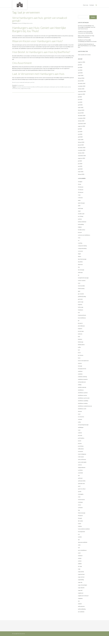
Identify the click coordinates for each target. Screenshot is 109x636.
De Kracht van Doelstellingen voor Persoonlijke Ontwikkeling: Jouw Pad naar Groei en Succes (86, 27)
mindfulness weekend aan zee (85, 406)
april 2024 (80, 136)
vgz (79, 539)
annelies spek (81, 213)
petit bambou (81, 438)
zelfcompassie (81, 606)
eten (79, 283)
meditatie (80, 374)
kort (79, 350)
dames (79, 256)
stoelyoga (80, 502)
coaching (80, 243)
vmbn (79, 545)
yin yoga (80, 566)
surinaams (80, 507)
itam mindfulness (82, 317)
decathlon (80, 261)
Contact (91, 5)
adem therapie (81, 203)
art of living (80, 216)
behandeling (81, 224)
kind (79, 336)
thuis (19, 88)
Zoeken (93, 17)
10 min (79, 184)
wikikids (80, 563)
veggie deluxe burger (26, 88)
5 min (79, 195)
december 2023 (81, 147)
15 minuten (80, 189)
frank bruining (81, 288)
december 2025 (81, 83)
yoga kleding (81, 579)
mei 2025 (80, 102)
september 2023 (82, 155)
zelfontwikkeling (82, 609)
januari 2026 (81, 80)
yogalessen (80, 593)
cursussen (80, 251)
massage (80, 366)
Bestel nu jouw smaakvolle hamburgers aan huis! (23, 82)
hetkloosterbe (29, 23)
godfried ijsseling (82, 296)
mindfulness (81, 390)
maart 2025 (80, 107)
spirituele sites (81, 483)
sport (79, 486)
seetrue (80, 464)
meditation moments (83, 379)
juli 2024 (80, 128)
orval (79, 430)
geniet (41, 86)
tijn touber (80, 521)
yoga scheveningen (82, 585)
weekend (80, 555)
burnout (80, 232)
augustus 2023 (81, 158)
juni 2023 (80, 163)
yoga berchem (81, 574)
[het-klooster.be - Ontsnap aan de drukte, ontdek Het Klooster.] (19, 4)
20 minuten (80, 192)
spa (79, 475)
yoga (79, 569)
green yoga (80, 301)
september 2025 (82, 91)
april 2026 (80, 72)
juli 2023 (80, 161)
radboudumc (81, 448)
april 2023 (80, 169)
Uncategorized (20, 85)
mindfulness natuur (82, 395)
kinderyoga (80, 342)
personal (80, 435)
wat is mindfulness (82, 550)
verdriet (80, 537)
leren (79, 358)
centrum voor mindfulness (84, 235)
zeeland (80, 603)
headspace (80, 309)
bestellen (33, 86)
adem (79, 200)
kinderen (80, 339)
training (80, 526)
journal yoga (81, 331)
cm (78, 240)
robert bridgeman (82, 454)
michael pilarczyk (82, 382)
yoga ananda (81, 571)
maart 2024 (80, 139)
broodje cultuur (81, 229)
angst (79, 211)
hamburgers (46, 86)
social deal (80, 472)
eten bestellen (81, 285)
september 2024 (82, 123)
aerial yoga (80, 208)
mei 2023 (80, 166)
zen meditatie (81, 611)
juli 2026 (80, 64)
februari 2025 (81, 110)
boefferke (37, 86)
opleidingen (80, 427)
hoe (79, 312)
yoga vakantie (81, 587)
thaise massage (81, 512)
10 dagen (80, 181)
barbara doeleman (82, 221)
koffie (79, 347)
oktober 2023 (81, 153)
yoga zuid (80, 590)
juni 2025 (80, 99)
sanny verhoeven (82, 459)
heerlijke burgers (64, 86)
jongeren (80, 328)
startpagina (80, 494)
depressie (80, 264)
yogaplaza (80, 598)
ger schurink (81, 293)
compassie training (82, 245)
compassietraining (82, 248)
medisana (80, 371)
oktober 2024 (81, 120)
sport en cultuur (81, 488)
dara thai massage (82, 259)
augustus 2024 (81, 126)
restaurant (80, 451)
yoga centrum (81, 577)
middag (79, 384)
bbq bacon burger (26, 86)
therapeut (80, 515)
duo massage (81, 269)
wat (79, 547)
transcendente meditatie (84, 529)
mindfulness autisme (83, 392)
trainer (79, 523)
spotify (79, 491)
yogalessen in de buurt (83, 595)
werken (79, 561)
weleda (79, 558)
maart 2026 (80, 75)
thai (79, 510)
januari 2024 (81, 145)
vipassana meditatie (82, 542)
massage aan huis (82, 368)
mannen (80, 363)
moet (79, 414)
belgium (80, 227)
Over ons (85, 5)
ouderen (80, 432)
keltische (80, 334)
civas (79, 237)
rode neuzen (81, 456)
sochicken (80, 470)
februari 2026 (81, 78)
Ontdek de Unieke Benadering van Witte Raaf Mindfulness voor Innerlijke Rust (87, 45)
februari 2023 (81, 174)
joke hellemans (81, 325)
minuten (80, 411)
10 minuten (80, 187)
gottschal (80, 299)
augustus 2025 (81, 94)
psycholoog (80, 446)
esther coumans (81, 280)
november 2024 (81, 118)
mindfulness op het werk (83, 398)
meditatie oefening (82, 376)
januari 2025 (81, 112)
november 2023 (81, 150)
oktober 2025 (81, 88)
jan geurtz (80, 323)
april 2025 (80, 104)
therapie (80, 518)
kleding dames (81, 344)
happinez (80, 304)
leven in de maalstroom (83, 360)
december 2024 (81, 115)
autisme (80, 219)
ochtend (80, 419)
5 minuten (80, 197)
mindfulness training (82, 403)
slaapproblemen (81, 467)
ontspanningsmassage (83, 424)
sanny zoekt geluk (82, 462)
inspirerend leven (82, 315)
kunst (79, 352)
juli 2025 (80, 96)
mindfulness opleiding (83, 400)
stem (79, 496)
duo (79, 267)
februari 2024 (81, 142)
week (79, 553)
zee (79, 601)
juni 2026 (80, 67)
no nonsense (81, 416)
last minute (80, 355)
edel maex (80, 272)
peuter (79, 440)
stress (79, 504)
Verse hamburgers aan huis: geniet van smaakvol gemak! (39, 19)
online (79, 422)
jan (78, 320)
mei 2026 (80, 70)
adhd (79, 205)
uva (79, 534)
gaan (79, 291)
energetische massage (83, 277)
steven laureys (81, 499)
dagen (79, 253)
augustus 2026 (81, 62)
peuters (80, 443)
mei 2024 (80, 134)
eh (78, 275)
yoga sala (80, 582)
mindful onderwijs (82, 387)
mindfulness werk (82, 408)
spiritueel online (81, 480)
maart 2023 (80, 171)
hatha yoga (80, 307)
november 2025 (81, 86)
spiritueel (80, 478)
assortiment (19, 86)
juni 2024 (80, 131)
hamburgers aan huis (54, 86)
